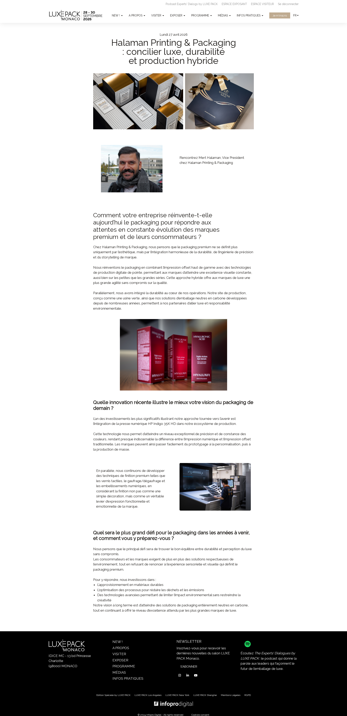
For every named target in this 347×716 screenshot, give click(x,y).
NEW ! (117, 642)
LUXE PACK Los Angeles (148, 695)
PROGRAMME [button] (200, 15)
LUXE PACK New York (177, 695)
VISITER (119, 654)
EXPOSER (120, 660)
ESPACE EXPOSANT (234, 4)
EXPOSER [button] (176, 15)
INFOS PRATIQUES (127, 678)
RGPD (247, 695)
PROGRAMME (123, 666)
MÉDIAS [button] (223, 15)
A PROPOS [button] (136, 15)
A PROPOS (120, 648)
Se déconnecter (288, 4)
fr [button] (295, 15)
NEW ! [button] (116, 15)
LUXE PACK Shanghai (205, 695)
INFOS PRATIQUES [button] (249, 15)
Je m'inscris (280, 15)
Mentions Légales (230, 695)
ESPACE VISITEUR (262, 4)
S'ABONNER (188, 666)
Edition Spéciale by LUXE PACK (113, 695)
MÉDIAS (119, 672)
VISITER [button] (156, 15)
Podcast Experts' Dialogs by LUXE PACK (192, 4)
